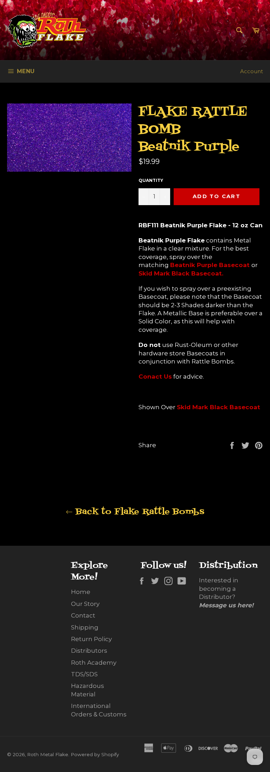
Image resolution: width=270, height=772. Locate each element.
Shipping (84, 627)
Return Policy (91, 639)
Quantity (151, 180)
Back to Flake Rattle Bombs (138, 512)
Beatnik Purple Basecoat (210, 264)
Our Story (85, 603)
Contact (83, 615)
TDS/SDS (84, 674)
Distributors (89, 650)
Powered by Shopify (95, 754)
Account (251, 71)
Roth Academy (93, 662)
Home (80, 591)
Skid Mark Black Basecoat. (181, 273)
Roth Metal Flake (47, 754)
